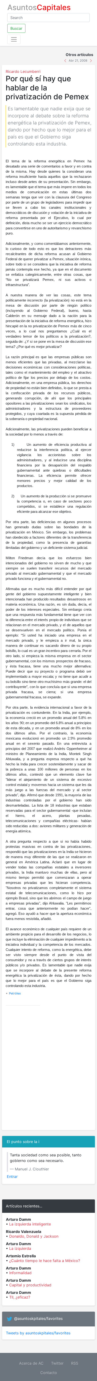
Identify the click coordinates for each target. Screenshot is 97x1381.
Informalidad (20, 1272)
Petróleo (15, 993)
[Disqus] (48, 1067)
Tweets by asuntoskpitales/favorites (38, 1333)
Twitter (57, 1363)
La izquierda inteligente (30, 1224)
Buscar (16, 28)
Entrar (12, 1176)
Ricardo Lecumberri (23, 71)
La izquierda (20, 1248)
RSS (74, 1363)
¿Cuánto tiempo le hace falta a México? (44, 1260)
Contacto (48, 1372)
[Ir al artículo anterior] (66, 60)
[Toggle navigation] (13, 39)
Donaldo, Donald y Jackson (33, 1236)
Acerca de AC (31, 1363)
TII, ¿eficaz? (19, 1297)
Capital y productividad (30, 1285)
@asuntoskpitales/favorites (38, 1318)
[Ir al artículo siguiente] (91, 60)
